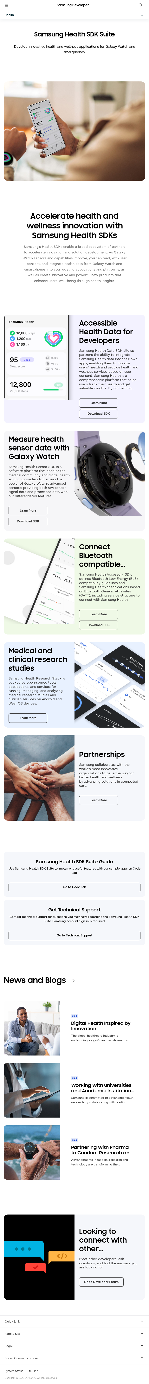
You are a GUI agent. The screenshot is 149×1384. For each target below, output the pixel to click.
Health (9, 15)
